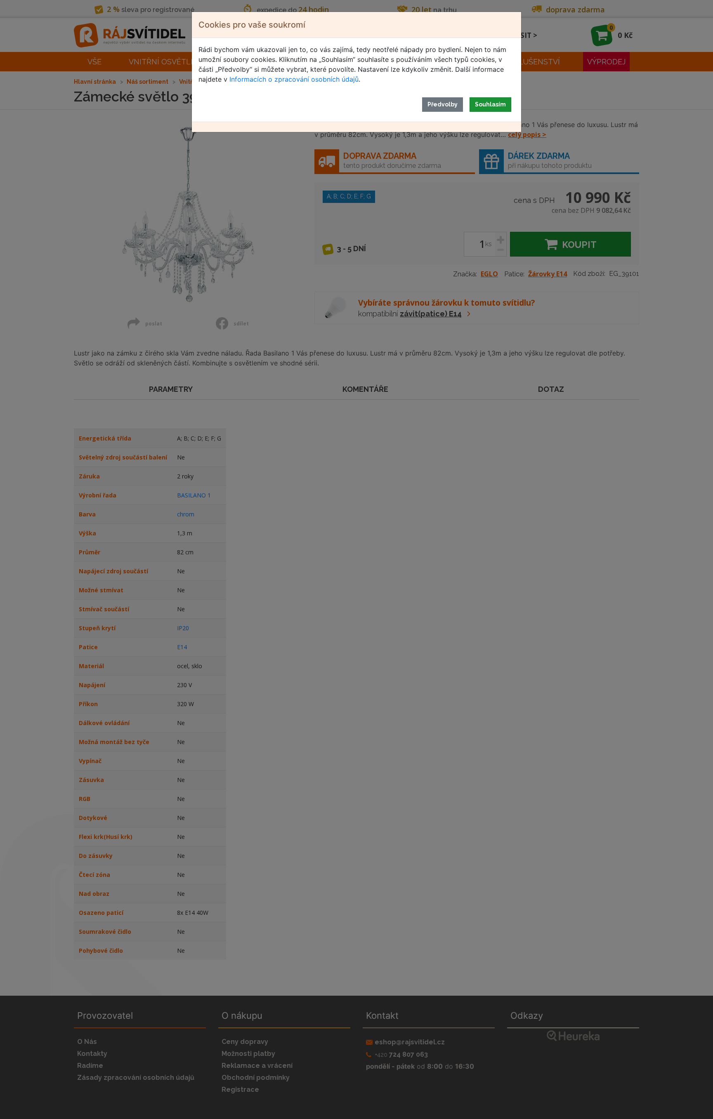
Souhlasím (490, 104)
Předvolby (442, 104)
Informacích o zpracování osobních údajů (294, 79)
